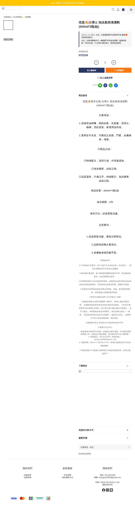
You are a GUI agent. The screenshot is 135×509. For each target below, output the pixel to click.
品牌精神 (27, 477)
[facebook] (105, 85)
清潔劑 (28, 17)
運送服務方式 (67, 477)
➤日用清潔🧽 (18, 17)
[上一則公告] (3, 3)
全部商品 (7, 17)
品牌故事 (27, 475)
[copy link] (116, 85)
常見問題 (67, 475)
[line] (100, 85)
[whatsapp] (111, 85)
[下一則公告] (132, 3)
